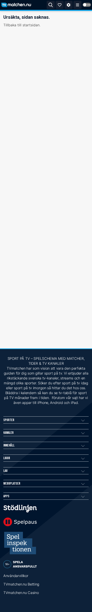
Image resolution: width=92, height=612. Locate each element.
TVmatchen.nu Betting (21, 584)
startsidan (31, 25)
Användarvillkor (15, 575)
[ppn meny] (77, 5)
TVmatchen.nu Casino (21, 592)
